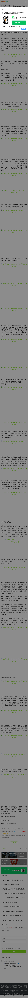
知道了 (23, 28)
